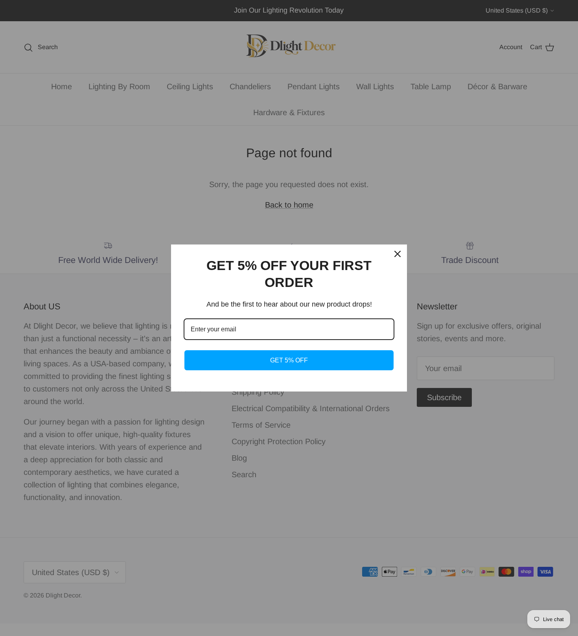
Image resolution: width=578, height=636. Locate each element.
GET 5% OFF (289, 360)
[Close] (397, 253)
